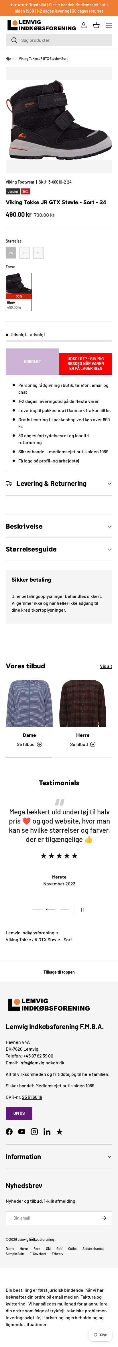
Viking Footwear (20, 182)
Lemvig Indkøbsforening (30, 932)
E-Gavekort (38, 1254)
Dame (29, 735)
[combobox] (59, 40)
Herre (83, 735)
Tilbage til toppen (59, 972)
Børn (37, 1248)
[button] (96, 25)
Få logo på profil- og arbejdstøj (48, 460)
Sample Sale (15, 1254)
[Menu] (109, 25)
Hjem (9, 58)
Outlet (72, 1248)
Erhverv (57, 1254)
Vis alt (106, 666)
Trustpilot (37, 4)
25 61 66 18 (32, 1097)
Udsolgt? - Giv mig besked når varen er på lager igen (86, 363)
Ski (48, 1248)
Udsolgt (32, 361)
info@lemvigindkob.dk (41, 1062)
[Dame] (29, 703)
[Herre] (82, 703)
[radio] (11, 253)
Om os (19, 1113)
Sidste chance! (93, 1248)
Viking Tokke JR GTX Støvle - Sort (43, 58)
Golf (59, 1248)
